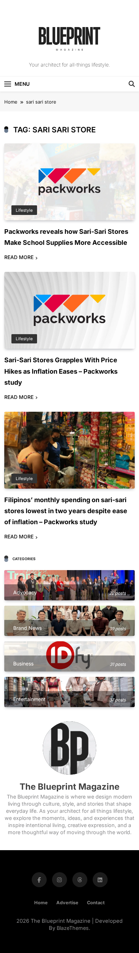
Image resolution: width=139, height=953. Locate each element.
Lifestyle (24, 210)
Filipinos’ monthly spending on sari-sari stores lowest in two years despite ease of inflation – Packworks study (65, 511)
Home (41, 902)
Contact (96, 902)
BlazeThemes (73, 928)
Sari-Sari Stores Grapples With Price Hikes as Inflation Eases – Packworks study (61, 371)
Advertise (67, 902)
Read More (19, 257)
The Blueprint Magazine (69, 786)
